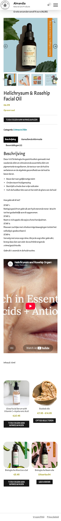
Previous (4, 79)
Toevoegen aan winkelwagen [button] (16, 424)
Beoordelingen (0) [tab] (14, 145)
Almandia (19, 3)
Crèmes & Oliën (20, 129)
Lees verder (44, 482)
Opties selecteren (44, 420)
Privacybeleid (53, 517)
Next (56, 79)
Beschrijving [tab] (10, 139)
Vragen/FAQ (38, 517)
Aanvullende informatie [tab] (31, 139)
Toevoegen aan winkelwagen (21, 119)
